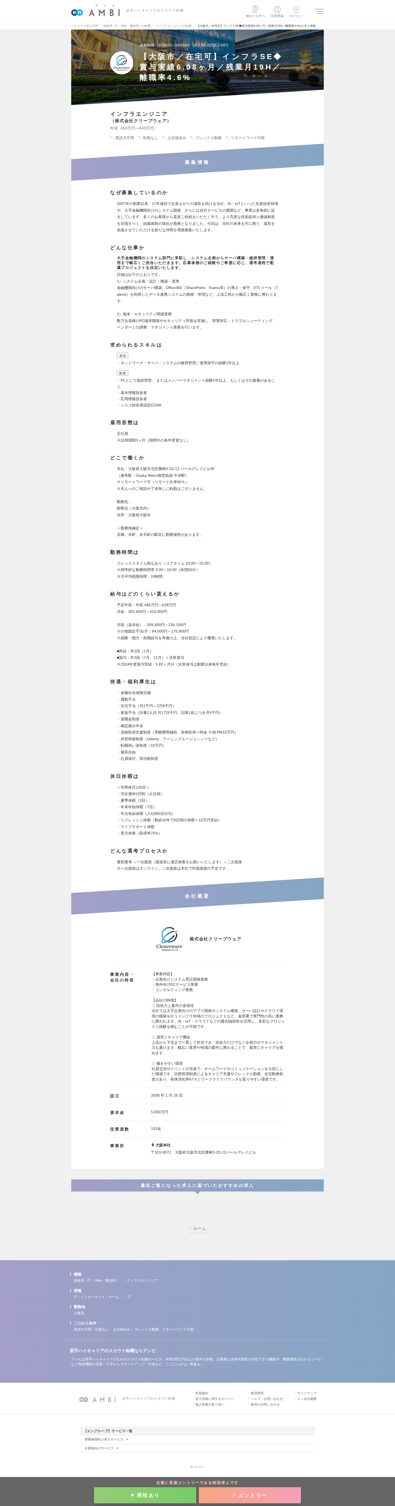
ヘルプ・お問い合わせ (267, 1399)
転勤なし (102, 1329)
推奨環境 (257, 1393)
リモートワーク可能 (178, 1329)
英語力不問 (82, 1329)
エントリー (253, 1495)
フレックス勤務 (146, 1329)
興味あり (148, 1495)
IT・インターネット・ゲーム (96, 1297)
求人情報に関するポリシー (214, 1399)
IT (129, 1297)
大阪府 (79, 1313)
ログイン (295, 15)
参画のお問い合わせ (265, 1404)
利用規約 (201, 1393)
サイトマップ (307, 1393)
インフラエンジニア (142, 1281)
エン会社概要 (307, 1399)
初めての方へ (256, 15)
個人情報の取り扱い (209, 1404)
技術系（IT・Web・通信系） (96, 1281)
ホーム (199, 1228)
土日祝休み (121, 1329)
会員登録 (277, 15)
